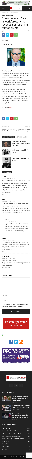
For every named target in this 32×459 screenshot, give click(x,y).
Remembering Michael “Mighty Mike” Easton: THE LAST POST (21, 143)
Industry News (14, 12)
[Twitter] (7, 35)
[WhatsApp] (16, 35)
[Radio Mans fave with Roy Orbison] (6, 163)
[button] (3, 8)
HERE (10, 107)
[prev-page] (3, 167)
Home (3, 12)
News (7, 12)
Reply (3, 194)
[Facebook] (3, 35)
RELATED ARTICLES (8, 137)
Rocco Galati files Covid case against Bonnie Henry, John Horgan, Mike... (20, 398)
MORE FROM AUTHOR (22, 137)
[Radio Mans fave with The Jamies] (6, 152)
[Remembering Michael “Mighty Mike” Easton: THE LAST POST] (6, 144)
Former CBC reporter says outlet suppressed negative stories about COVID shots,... (20, 415)
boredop (5, 31)
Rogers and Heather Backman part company (23, 130)
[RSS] (16, 385)
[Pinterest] (12, 35)
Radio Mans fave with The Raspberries (8, 130)
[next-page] (6, 167)
